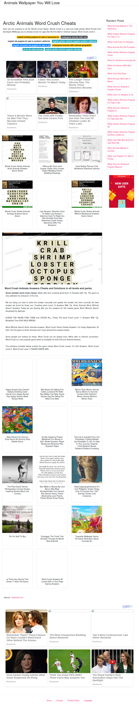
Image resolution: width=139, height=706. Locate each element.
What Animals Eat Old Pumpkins (121, 47)
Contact (59, 700)
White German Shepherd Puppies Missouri (118, 165)
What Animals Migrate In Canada (118, 149)
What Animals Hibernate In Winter (119, 80)
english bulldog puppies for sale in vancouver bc (38, 37)
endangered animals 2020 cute (74, 37)
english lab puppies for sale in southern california (29, 41)
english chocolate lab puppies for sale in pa (31, 45)
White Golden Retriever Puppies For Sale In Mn (121, 101)
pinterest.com (17, 597)
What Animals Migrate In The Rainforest (120, 27)
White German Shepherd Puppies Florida (118, 88)
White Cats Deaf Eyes (117, 73)
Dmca (49, 700)
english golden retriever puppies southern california (74, 41)
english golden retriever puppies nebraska (63, 49)
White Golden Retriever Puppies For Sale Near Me (121, 117)
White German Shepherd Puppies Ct (118, 109)
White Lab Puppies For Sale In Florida (121, 157)
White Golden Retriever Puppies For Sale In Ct (121, 35)
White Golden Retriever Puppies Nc (121, 125)
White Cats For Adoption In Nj (120, 94)
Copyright (88, 700)
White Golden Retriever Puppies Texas (121, 53)
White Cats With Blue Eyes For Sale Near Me (121, 141)
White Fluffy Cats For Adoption (121, 42)
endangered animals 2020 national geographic (71, 45)
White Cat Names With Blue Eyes (119, 67)
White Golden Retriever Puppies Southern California (121, 133)
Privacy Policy (73, 700)
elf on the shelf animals (33, 49)
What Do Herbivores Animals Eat (122, 60)
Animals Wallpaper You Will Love (32, 2)
